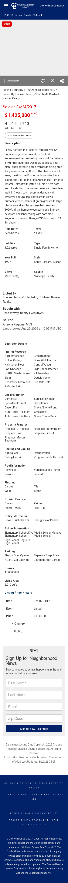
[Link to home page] (24, 5)
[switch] (43, 81)
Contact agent (13, 81)
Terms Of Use (20, 813)
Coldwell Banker (18, 783)
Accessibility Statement (29, 820)
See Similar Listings (19, 135)
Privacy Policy (46, 813)
